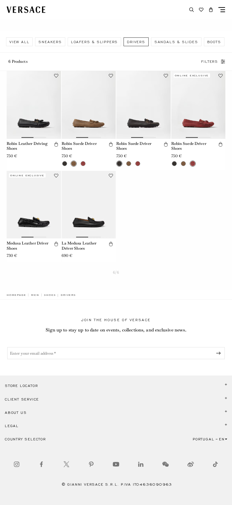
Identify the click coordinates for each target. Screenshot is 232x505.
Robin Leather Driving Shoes (27, 146)
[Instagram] (16, 464)
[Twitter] (66, 464)
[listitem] (19, 41)
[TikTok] (215, 464)
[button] (210, 9)
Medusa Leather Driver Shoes (28, 246)
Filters (209, 61)
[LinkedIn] (140, 464)
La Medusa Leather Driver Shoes (79, 246)
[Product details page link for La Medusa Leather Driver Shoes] (89, 204)
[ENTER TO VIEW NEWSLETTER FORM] (219, 353)
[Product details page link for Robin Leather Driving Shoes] (34, 105)
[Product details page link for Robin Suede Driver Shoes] (89, 105)
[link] (16, 294)
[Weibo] (190, 464)
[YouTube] (116, 464)
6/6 (116, 272)
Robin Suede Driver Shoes (79, 146)
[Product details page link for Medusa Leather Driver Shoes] (34, 204)
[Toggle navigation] (221, 9)
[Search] (191, 9)
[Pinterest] (91, 464)
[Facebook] (41, 464)
